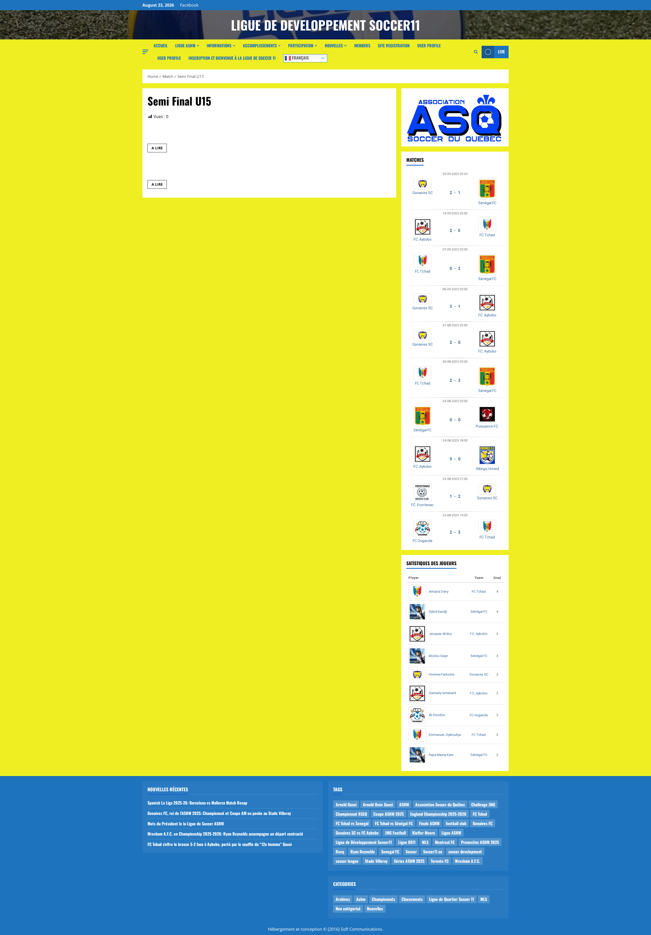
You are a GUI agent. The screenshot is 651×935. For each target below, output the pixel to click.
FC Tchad (487, 235)
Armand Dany (438, 591)
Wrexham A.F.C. (467, 861)
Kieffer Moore (423, 833)
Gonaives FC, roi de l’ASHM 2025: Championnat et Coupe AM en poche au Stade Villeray (219, 813)
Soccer (411, 852)
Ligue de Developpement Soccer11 (325, 24)
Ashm (360, 899)
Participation (300, 45)
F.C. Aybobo (422, 239)
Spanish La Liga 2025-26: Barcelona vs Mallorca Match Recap (197, 803)
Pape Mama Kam (441, 755)
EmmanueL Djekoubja (445, 735)
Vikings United (487, 469)
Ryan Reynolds (362, 852)
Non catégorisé (348, 908)
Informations (219, 45)
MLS (425, 842)
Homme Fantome (441, 674)
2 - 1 (455, 192)
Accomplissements (260, 45)
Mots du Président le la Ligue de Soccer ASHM (185, 824)
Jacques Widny (440, 634)
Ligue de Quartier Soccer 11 (451, 899)
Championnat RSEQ (351, 814)
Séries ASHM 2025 (409, 861)
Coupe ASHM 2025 (388, 814)
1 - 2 (455, 496)
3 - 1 (455, 306)
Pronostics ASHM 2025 (480, 842)
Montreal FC (445, 842)
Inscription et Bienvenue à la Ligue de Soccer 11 (232, 58)
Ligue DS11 (407, 842)
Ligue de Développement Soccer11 (364, 842)
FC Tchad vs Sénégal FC (394, 823)
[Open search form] (476, 52)
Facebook (189, 5)
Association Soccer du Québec (440, 804)
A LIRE (159, 148)
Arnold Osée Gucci (378, 804)
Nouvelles (334, 45)
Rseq (340, 852)
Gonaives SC (422, 193)
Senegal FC (390, 852)
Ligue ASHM (185, 45)
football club (456, 823)
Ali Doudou (437, 715)
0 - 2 (455, 268)
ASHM (404, 804)
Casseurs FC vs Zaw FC (174, 170)
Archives (343, 899)
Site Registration (394, 45)
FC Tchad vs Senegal (352, 823)
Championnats (383, 899)
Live (501, 52)
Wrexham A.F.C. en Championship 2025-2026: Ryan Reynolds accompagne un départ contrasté (225, 834)
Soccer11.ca (432, 852)
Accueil (161, 45)
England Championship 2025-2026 (438, 814)
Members (362, 45)
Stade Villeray (376, 861)
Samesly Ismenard (442, 693)
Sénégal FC (487, 203)
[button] (145, 52)
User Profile (429, 45)
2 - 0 (455, 342)
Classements (412, 899)
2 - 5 (455, 230)
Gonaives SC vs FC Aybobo (357, 833)
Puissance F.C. (487, 426)
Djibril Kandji (438, 611)
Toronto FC (440, 861)
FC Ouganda (422, 541)
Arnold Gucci (346, 804)
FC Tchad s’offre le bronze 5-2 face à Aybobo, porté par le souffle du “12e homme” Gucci (219, 844)
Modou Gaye (438, 656)
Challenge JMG (483, 804)
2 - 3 (455, 380)
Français (300, 57)
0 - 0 (455, 419)
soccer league (347, 861)
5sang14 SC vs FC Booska (178, 134)
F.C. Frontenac (422, 505)
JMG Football (395, 833)
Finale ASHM (429, 823)
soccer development (465, 852)
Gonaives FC (483, 823)
